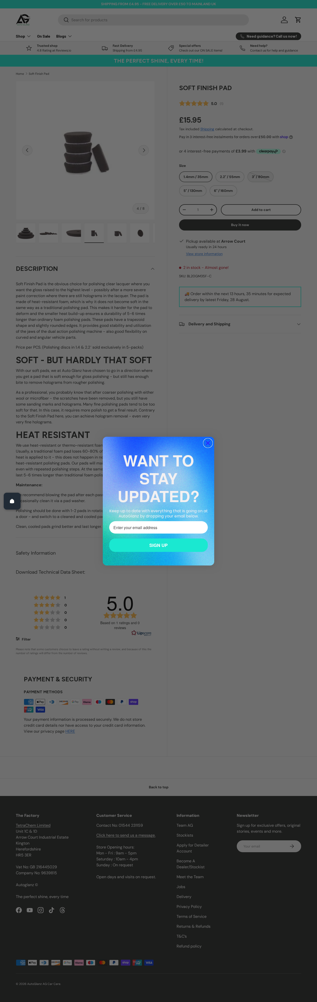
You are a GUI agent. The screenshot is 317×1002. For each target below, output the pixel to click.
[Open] (12, 501)
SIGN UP (158, 545)
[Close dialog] (208, 443)
